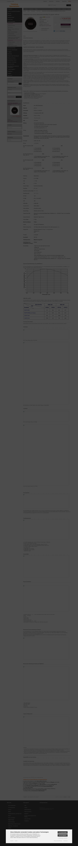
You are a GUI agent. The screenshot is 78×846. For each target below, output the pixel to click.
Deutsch (11, 840)
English (16, 840)
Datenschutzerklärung (58, 840)
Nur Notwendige (62, 835)
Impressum (66, 840)
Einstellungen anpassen (62, 837)
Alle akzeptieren (63, 832)
